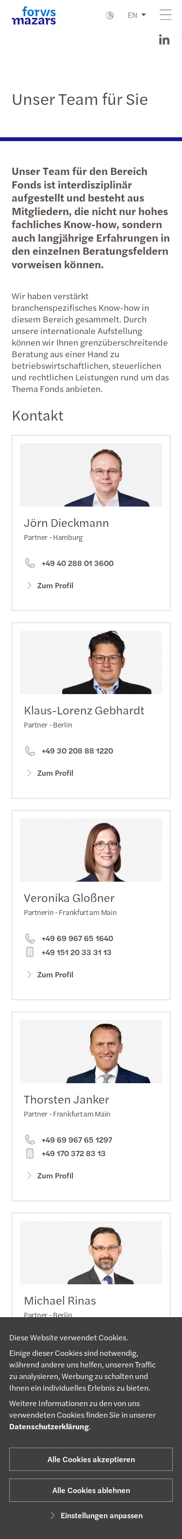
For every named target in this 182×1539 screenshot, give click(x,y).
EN (132, 14)
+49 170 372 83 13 (73, 1153)
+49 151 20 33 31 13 (76, 952)
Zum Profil (55, 585)
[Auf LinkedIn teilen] (164, 39)
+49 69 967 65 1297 (76, 1139)
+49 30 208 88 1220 (76, 750)
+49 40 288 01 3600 (77, 563)
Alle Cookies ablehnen (91, 1489)
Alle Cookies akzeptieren (91, 1459)
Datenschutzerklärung (49, 1426)
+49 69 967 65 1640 (76, 938)
